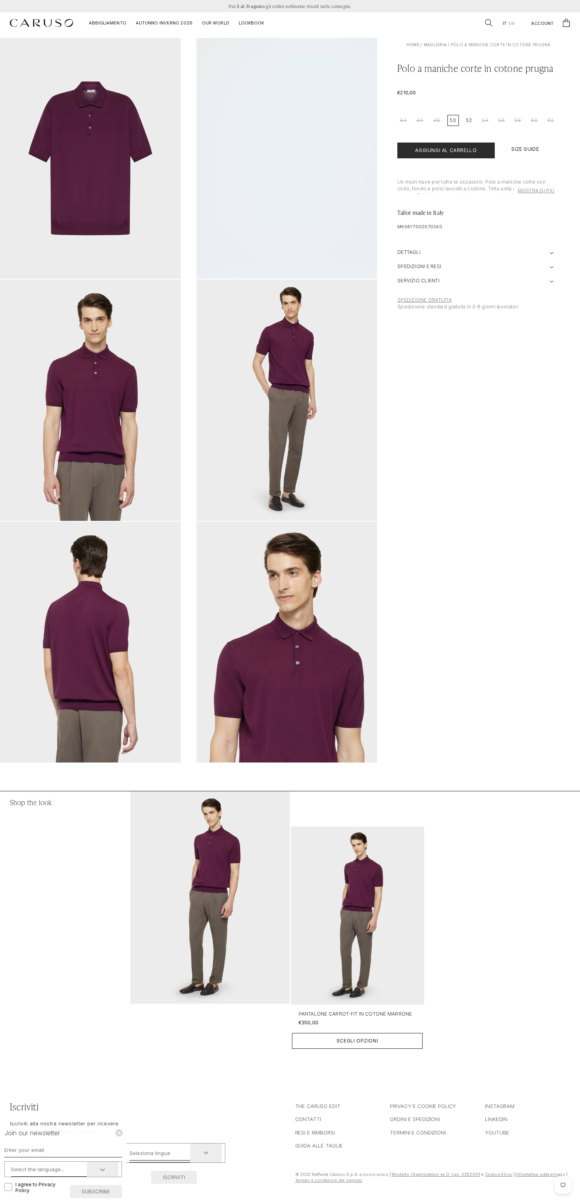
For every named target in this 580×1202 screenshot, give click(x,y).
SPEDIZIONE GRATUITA (424, 300)
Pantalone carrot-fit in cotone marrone (355, 1013)
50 (453, 120)
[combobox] (160, 1153)
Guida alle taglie (319, 1145)
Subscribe (96, 1191)
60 (534, 120)
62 (550, 120)
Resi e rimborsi (315, 1132)
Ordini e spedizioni (415, 1119)
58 (518, 120)
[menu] (508, 23)
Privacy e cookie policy (423, 1106)
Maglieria (435, 44)
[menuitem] (504, 23)
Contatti (308, 1119)
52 (469, 120)
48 (436, 120)
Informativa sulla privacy (540, 1174)
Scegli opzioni (357, 1041)
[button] (489, 23)
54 (485, 120)
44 (403, 120)
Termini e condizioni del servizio (329, 1180)
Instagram (500, 1106)
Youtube (497, 1132)
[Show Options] (206, 1153)
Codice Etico (498, 1174)
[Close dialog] (119, 1133)
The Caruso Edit (318, 1106)
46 (419, 120)
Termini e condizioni (417, 1132)
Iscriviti (174, 1177)
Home (412, 44)
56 (501, 120)
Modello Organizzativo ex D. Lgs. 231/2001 (436, 1174)
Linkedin (496, 1119)
